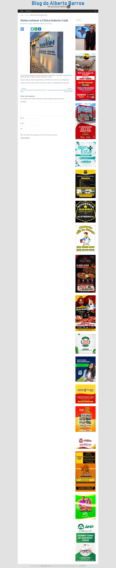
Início (21, 11)
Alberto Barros (37, 23)
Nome (22, 118)
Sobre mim (28, 11)
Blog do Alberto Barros (46, 566)
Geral (27, 15)
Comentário (23, 101)
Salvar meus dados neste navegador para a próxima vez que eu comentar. (38, 135)
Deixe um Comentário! (47, 23)
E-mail (22, 123)
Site (21, 128)
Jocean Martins (82, 566)
